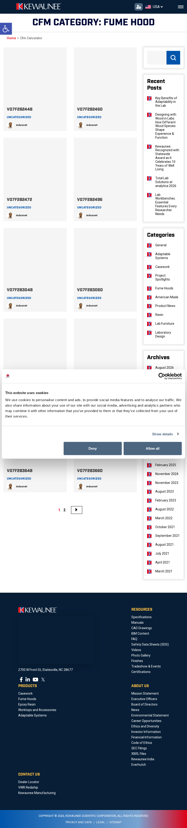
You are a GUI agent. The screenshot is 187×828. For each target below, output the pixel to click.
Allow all (152, 448)
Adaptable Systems (162, 256)
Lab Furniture (164, 323)
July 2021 (162, 553)
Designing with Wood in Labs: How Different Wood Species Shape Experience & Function (165, 126)
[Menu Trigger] (180, 7)
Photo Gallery (141, 655)
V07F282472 (19, 200)
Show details (162, 434)
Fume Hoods (164, 288)
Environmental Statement (150, 715)
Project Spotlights (162, 277)
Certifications (141, 672)
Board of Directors (144, 704)
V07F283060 (90, 290)
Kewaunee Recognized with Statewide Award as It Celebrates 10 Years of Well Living (167, 158)
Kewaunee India (142, 759)
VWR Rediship (28, 787)
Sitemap (115, 822)
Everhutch (138, 764)
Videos (136, 650)
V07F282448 (19, 109)
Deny (92, 448)
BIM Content (140, 633)
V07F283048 (20, 290)
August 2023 (164, 491)
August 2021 (164, 544)
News (135, 710)
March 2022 (163, 518)
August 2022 (164, 509)
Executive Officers (144, 699)
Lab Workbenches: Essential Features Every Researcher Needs (166, 204)
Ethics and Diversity (145, 726)
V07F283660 (90, 471)
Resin (159, 315)
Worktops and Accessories (37, 710)
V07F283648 (19, 471)
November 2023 (166, 483)
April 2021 (162, 562)
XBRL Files (138, 753)
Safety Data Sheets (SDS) (150, 644)
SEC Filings (139, 748)
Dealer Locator (28, 782)
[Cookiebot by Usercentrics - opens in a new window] (162, 376)
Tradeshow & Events (146, 666)
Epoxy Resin (27, 704)
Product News (165, 306)
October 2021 (165, 527)
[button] (6, 29)
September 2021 (167, 535)
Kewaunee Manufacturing (37, 793)
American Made (166, 297)
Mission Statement (145, 693)
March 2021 (163, 571)
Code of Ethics (141, 743)
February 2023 (165, 500)
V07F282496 (89, 200)
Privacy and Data (79, 822)
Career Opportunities (146, 721)
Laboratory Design (163, 334)
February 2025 (165, 465)
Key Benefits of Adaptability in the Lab (166, 102)
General (160, 245)
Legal (100, 822)
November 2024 (166, 474)
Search (173, 58)
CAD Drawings (141, 628)
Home (11, 38)
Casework (162, 267)
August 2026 (164, 367)
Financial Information (146, 737)
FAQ (134, 639)
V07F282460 (90, 109)
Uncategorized (19, 117)
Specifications (141, 617)
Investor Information (146, 732)
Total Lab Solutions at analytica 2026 (165, 182)
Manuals (137, 622)
